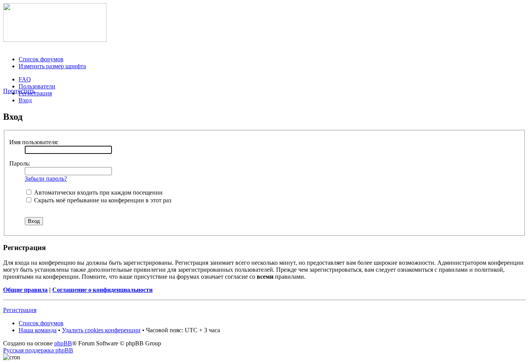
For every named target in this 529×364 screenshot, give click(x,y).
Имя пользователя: (33, 142)
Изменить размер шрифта (52, 66)
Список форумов (41, 59)
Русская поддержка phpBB (38, 350)
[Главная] (54, 39)
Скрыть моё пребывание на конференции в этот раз (102, 200)
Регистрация (35, 93)
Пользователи (37, 86)
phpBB (63, 343)
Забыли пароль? (46, 178)
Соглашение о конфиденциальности (102, 289)
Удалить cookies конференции (101, 330)
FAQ (25, 79)
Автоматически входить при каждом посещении (98, 192)
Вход (25, 100)
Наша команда (38, 330)
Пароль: (19, 163)
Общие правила (25, 289)
